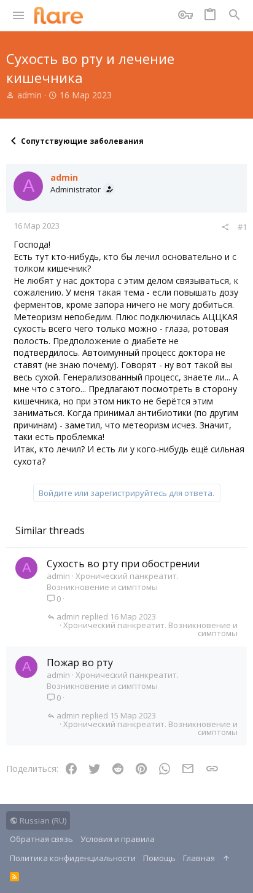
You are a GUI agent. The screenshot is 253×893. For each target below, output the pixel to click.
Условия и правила (117, 838)
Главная (199, 857)
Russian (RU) (42, 820)
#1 (242, 226)
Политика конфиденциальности (73, 857)
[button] (18, 15)
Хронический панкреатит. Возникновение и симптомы (113, 581)
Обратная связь (41, 838)
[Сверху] (226, 858)
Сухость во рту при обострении (123, 563)
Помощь (159, 857)
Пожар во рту (80, 662)
